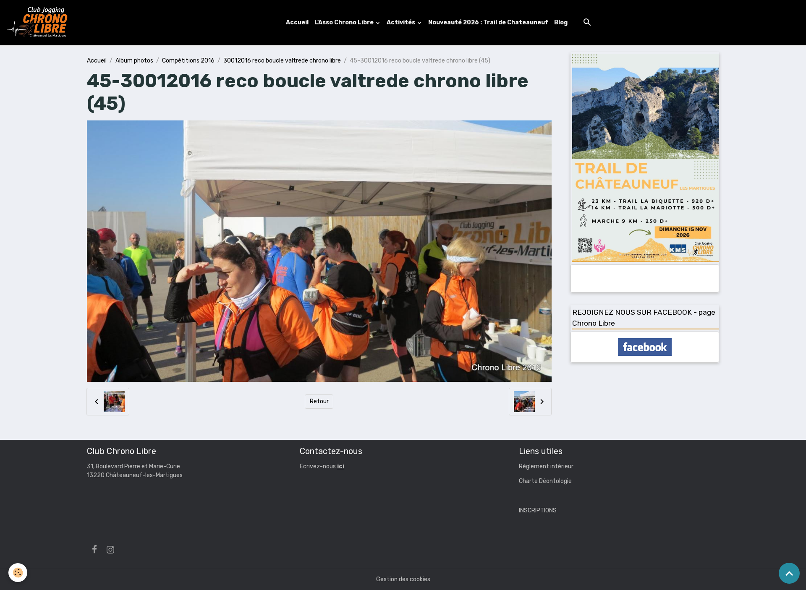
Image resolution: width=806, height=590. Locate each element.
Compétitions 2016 (188, 60)
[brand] (39, 22)
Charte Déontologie (545, 481)
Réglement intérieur (546, 466)
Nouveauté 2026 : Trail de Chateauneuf (488, 22)
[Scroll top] (789, 573)
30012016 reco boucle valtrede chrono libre (282, 60)
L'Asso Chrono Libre (344, 22)
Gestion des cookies (403, 579)
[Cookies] (17, 572)
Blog (561, 22)
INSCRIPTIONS (538, 510)
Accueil (297, 22)
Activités (401, 22)
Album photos (134, 60)
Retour (319, 401)
